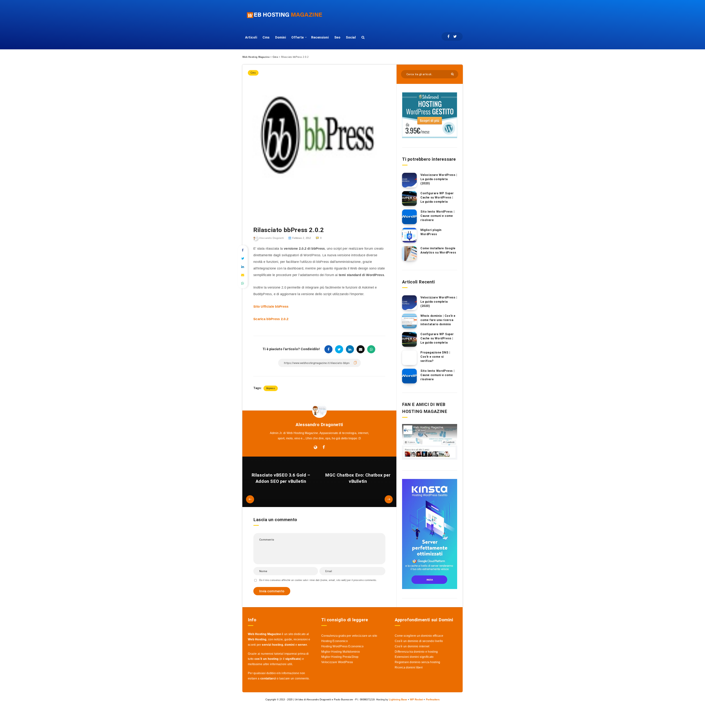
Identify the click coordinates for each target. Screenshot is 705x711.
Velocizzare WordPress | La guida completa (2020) (438, 179)
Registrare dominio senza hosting (417, 662)
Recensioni (320, 37)
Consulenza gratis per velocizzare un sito (349, 635)
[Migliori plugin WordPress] (409, 235)
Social (351, 37)
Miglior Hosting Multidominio (340, 651)
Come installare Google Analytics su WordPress (438, 250)
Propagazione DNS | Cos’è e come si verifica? (435, 357)
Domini (280, 37)
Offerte (297, 37)
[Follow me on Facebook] (324, 447)
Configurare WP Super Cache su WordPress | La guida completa (437, 197)
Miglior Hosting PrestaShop (340, 656)
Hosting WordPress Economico (342, 646)
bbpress (270, 388)
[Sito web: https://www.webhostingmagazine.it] (315, 447)
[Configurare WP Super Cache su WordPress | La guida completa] (409, 198)
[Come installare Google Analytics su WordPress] (409, 253)
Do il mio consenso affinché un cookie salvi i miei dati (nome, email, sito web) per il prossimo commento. (318, 580)
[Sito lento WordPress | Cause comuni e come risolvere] (409, 216)
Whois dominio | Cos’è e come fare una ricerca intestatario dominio (437, 320)
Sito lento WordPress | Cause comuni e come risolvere (437, 216)
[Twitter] (455, 36)
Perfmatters (433, 699)
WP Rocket (416, 699)
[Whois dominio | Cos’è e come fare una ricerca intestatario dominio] (409, 321)
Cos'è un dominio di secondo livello (419, 641)
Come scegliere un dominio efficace (419, 635)
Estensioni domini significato (414, 656)
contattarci (268, 678)
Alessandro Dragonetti (319, 424)
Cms (266, 37)
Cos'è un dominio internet (412, 646)
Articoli (251, 37)
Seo (337, 37)
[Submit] (453, 74)
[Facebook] (448, 36)
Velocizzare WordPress (337, 662)
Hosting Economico (334, 641)
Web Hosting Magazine (256, 57)
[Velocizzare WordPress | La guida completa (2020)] (409, 180)
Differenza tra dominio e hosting (416, 651)
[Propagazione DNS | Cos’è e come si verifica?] (409, 357)
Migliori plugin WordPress (431, 232)
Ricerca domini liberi (409, 667)
